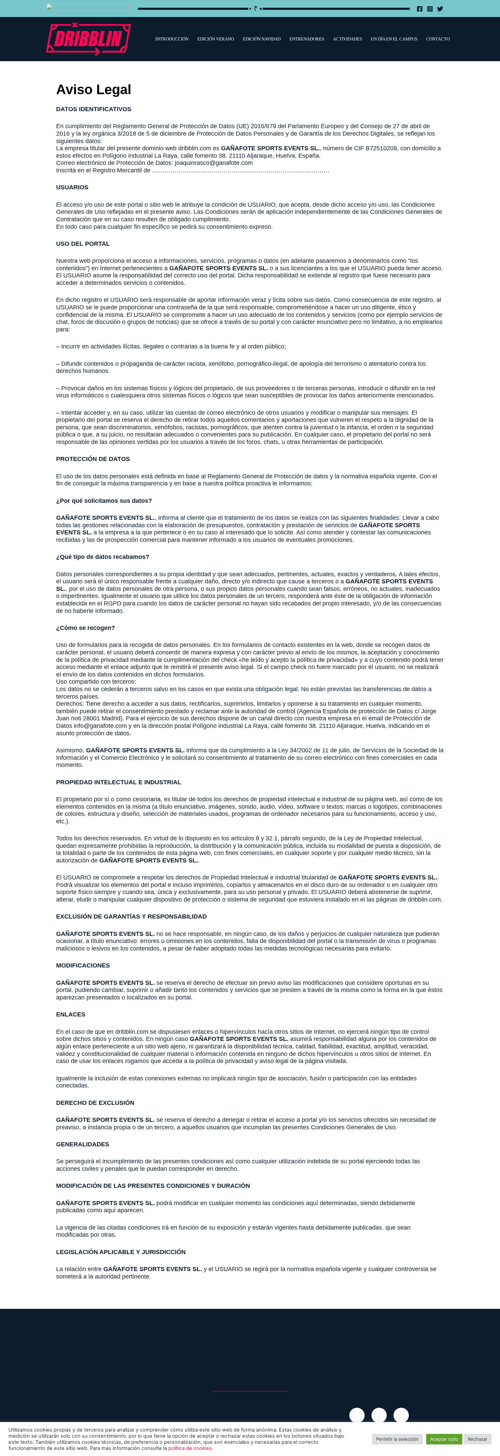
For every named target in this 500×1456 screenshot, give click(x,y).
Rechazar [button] (477, 1439)
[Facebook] (420, 9)
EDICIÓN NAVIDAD (262, 38)
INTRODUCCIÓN (171, 38)
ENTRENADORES (306, 38)
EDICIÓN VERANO (215, 38)
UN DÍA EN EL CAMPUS (394, 38)
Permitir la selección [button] (397, 1439)
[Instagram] (430, 9)
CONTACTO (438, 38)
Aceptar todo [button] (444, 1439)
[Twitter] (440, 9)
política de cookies (190, 1448)
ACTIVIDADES (347, 38)
